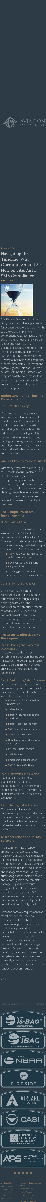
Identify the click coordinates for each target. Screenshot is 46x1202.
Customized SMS (26, 1198)
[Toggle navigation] (42, 4)
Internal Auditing (26, 1192)
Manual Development (28, 1195)
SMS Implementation (8, 1190)
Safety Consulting (26, 1189)
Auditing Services (7, 1186)
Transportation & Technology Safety (31, 1184)
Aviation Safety (6, 1183)
